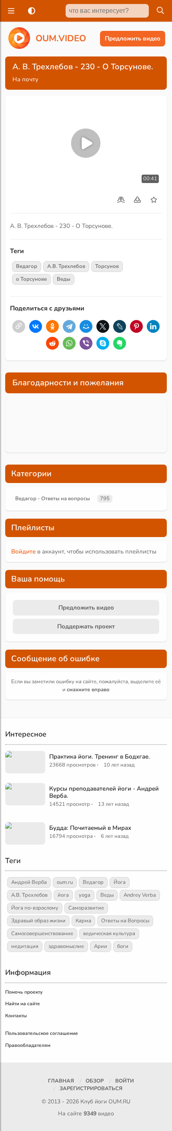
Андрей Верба (29, 882)
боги (122, 946)
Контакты (16, 1015)
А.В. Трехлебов (66, 266)
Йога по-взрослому (34, 908)
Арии (100, 946)
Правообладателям (27, 1045)
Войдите (23, 551)
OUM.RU (119, 1101)
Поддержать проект (86, 626)
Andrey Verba (140, 895)
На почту (25, 79)
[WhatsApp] (69, 343)
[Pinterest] (136, 326)
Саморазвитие (86, 908)
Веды (63, 279)
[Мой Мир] (86, 326)
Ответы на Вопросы (125, 920)
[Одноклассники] (52, 326)
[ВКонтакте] (35, 326)
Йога (120, 882)
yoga (84, 895)
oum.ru (65, 882)
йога (63, 895)
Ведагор (26, 266)
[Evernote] (119, 343)
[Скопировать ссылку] (18, 326)
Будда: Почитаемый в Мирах (90, 828)
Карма (83, 920)
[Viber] (86, 343)
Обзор (95, 1081)
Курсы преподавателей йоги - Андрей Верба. (104, 792)
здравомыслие (66, 946)
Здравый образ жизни (38, 920)
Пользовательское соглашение (41, 1033)
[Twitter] (102, 326)
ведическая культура (109, 933)
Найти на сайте (22, 1003)
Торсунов (107, 266)
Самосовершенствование (42, 933)
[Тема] (30, 11)
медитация (24, 946)
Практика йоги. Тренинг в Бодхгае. (99, 757)
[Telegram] (69, 326)
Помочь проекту (23, 992)
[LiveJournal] (119, 326)
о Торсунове (31, 279)
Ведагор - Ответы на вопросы (52, 498)
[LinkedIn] (153, 326)
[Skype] (102, 343)
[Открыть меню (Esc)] (10, 11)
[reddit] (52, 343)
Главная (61, 1081)
